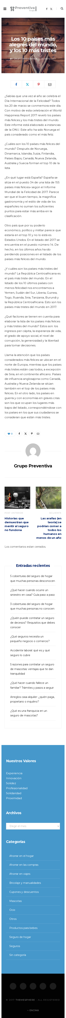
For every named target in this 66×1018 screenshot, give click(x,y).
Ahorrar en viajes (19, 874)
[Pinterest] (38, 84)
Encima (34, 1010)
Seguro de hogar (20, 937)
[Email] (50, 84)
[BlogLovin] (53, 986)
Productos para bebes (23, 928)
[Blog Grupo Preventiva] (23, 8)
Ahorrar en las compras (23, 864)
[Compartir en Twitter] (27, 84)
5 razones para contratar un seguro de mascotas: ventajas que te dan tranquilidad (32, 669)
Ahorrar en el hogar (21, 856)
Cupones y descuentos (24, 892)
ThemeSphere (25, 999)
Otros (12, 919)
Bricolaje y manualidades (25, 883)
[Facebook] (13, 986)
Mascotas (15, 901)
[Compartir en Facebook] (16, 84)
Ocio (12, 910)
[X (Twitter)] (23, 986)
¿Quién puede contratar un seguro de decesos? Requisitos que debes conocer (32, 622)
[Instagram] (33, 986)
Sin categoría (17, 955)
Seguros (14, 946)
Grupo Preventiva (25, 58)
